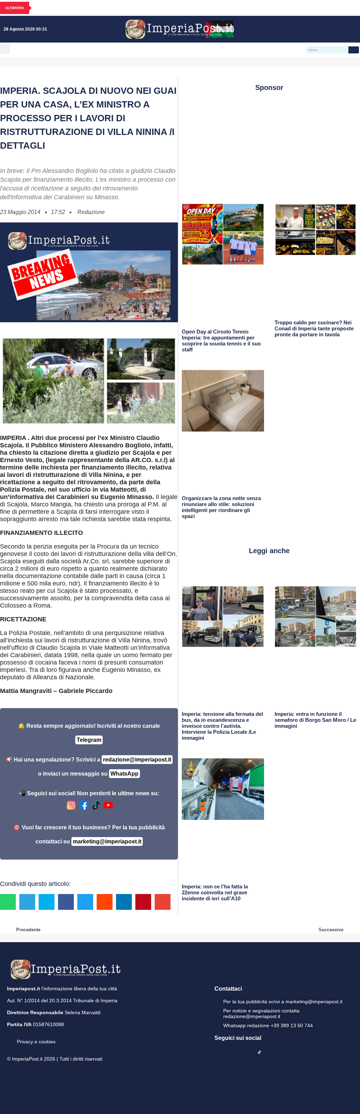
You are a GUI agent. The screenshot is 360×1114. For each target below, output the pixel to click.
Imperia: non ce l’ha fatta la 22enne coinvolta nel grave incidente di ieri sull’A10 (215, 892)
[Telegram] (342, 29)
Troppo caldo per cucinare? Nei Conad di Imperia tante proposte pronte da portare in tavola (314, 328)
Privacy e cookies (36, 1041)
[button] (5, 48)
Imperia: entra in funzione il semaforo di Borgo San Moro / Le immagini (315, 720)
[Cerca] (353, 49)
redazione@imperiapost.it (137, 760)
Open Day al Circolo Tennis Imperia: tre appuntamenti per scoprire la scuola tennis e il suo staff (221, 340)
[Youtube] (332, 29)
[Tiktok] (352, 29)
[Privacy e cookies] (10, 1036)
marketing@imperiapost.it (107, 841)
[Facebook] (311, 29)
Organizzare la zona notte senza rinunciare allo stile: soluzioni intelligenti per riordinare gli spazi (221, 507)
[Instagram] (321, 29)
